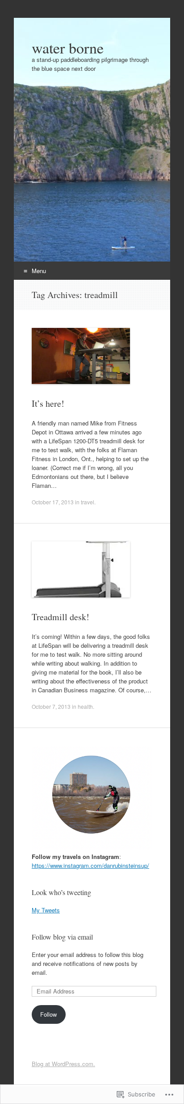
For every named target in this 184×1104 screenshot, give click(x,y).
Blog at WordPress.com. (63, 1063)
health (85, 706)
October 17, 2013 (53, 502)
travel (87, 502)
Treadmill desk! (60, 617)
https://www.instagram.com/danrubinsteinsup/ (90, 865)
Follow (48, 1014)
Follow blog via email (62, 936)
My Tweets (46, 910)
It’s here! (48, 403)
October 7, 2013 (51, 706)
